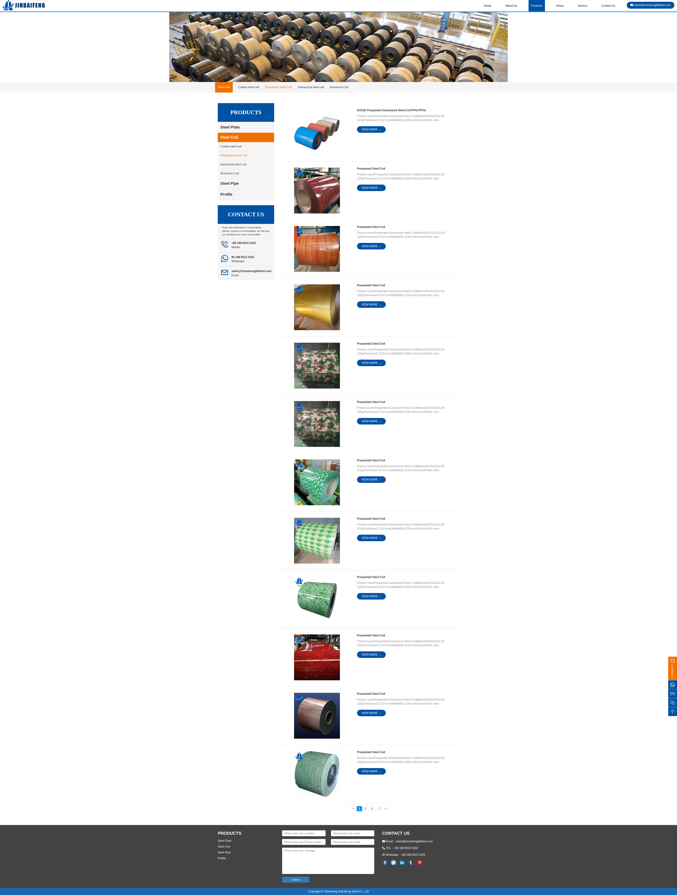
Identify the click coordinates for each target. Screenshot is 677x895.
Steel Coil (224, 846)
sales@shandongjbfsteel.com (652, 5)
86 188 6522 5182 (242, 257)
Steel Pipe (224, 852)
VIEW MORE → (371, 129)
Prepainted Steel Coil (278, 87)
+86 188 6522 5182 (243, 243)
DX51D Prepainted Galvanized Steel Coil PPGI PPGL (391, 110)
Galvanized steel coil (311, 87)
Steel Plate (224, 840)
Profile (222, 858)
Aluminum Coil (339, 87)
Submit (296, 879)
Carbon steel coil (248, 87)
